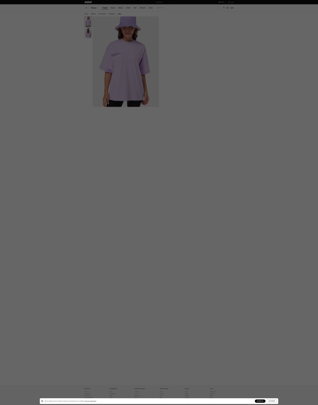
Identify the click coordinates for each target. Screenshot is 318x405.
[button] (159, 202)
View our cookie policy (90, 401)
